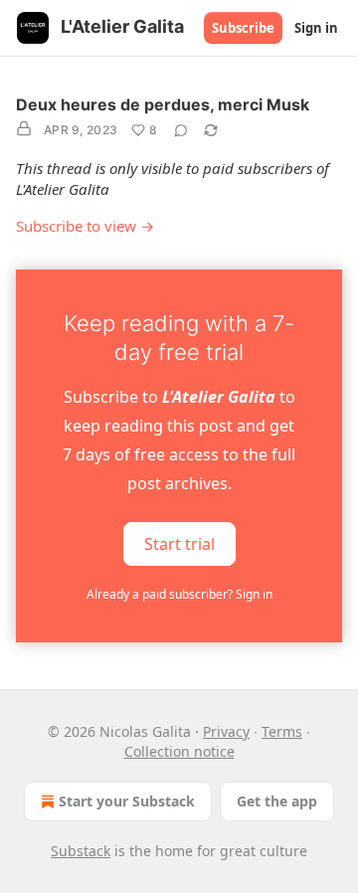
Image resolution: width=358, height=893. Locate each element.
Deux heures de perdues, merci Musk (162, 104)
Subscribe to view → (85, 226)
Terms (282, 731)
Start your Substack (127, 801)
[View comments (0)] (181, 130)
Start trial (179, 544)
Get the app (277, 801)
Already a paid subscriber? (179, 594)
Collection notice (179, 751)
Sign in (316, 28)
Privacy (226, 731)
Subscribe (243, 28)
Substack (80, 850)
